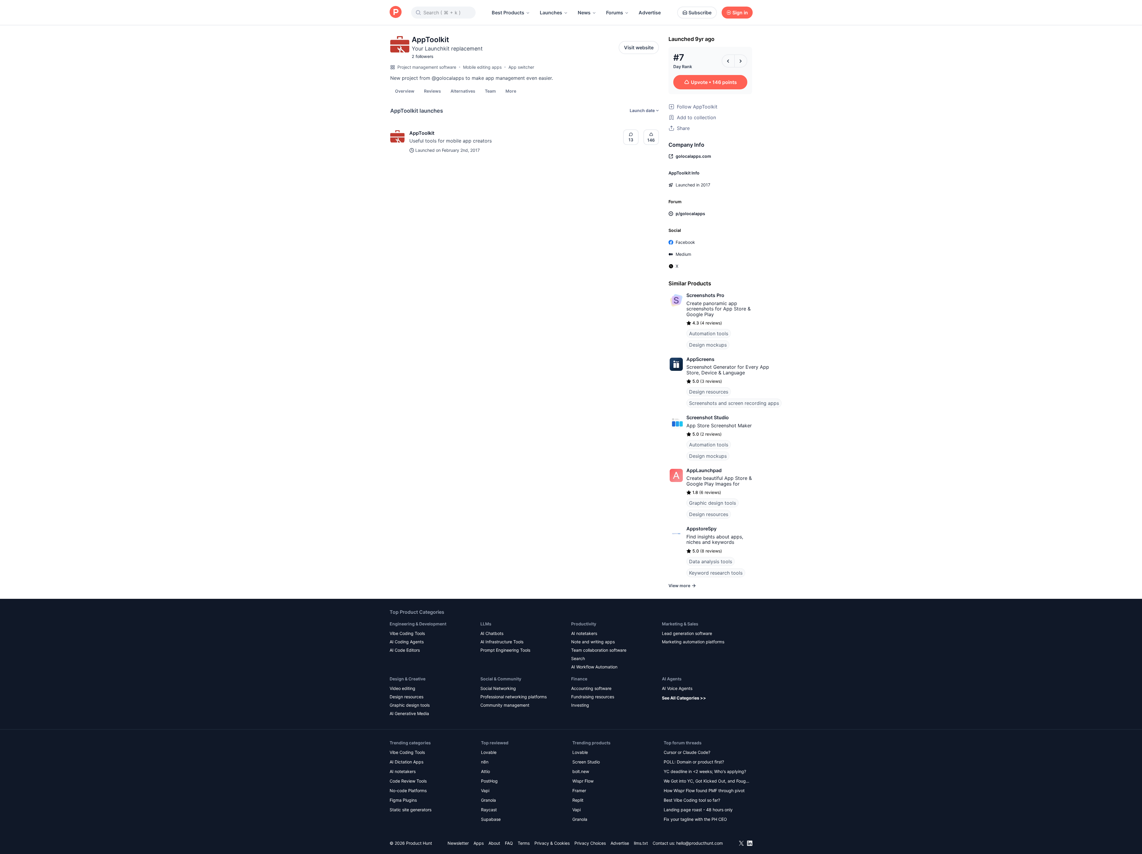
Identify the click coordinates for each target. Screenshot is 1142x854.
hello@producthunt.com (699, 843)
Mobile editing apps (482, 67)
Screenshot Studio (707, 417)
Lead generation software (687, 633)
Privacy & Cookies (552, 843)
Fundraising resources (592, 696)
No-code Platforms (408, 790)
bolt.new (580, 771)
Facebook (685, 242)
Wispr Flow (583, 780)
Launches (551, 13)
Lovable (489, 752)
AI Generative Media (409, 713)
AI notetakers (584, 633)
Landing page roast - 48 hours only (698, 809)
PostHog (489, 780)
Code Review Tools (408, 780)
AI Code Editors (405, 650)
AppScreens (700, 359)
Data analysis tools (710, 561)
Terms (524, 843)
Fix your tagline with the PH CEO (695, 819)
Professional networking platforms (513, 696)
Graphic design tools (712, 503)
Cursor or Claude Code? (687, 752)
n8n (484, 761)
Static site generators (410, 809)
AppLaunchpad (704, 470)
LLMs (485, 623)
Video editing (402, 688)
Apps (479, 843)
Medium (683, 254)
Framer (579, 790)
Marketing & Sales (680, 623)
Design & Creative (407, 678)
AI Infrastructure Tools (501, 641)
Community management (504, 705)
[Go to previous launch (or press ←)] (728, 61)
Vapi (485, 790)
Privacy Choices (590, 843)
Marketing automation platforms (693, 641)
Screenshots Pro (705, 295)
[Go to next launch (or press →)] (741, 61)
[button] (511, 91)
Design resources (708, 392)
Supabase (491, 819)
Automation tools (708, 333)
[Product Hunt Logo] (396, 12)
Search (578, 658)
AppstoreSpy (701, 529)
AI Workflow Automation (594, 666)
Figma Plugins (403, 800)
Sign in (740, 13)
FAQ (509, 843)
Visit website (639, 47)
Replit (577, 800)
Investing (580, 705)
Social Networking (498, 688)
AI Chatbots (491, 633)
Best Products (508, 13)
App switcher (521, 67)
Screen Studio (586, 761)
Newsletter (458, 843)
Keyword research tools (716, 573)
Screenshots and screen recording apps (734, 403)
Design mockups (708, 345)
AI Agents (672, 678)
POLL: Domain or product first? (694, 761)
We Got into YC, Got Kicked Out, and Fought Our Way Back (707, 781)
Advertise (650, 13)
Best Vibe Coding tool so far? (692, 800)
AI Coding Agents (407, 641)
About (494, 843)
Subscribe (699, 13)
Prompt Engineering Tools (505, 650)
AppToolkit (421, 133)
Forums (614, 13)
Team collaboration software (598, 650)
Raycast (489, 809)
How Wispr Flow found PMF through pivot (704, 790)
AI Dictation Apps (406, 761)
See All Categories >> (684, 697)
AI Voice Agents (677, 688)
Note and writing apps (593, 641)
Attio (485, 771)
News (584, 13)
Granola (488, 800)
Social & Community (500, 678)
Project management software (426, 67)
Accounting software (591, 688)
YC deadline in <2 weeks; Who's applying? (705, 771)
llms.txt (641, 843)
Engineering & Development (418, 623)
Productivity (583, 623)
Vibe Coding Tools (407, 633)
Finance (579, 678)
